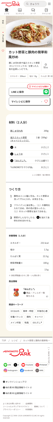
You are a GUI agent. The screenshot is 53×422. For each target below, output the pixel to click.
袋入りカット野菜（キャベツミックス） (20, 139)
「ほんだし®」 (20, 160)
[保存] (3, 50)
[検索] (27, 4)
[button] (35, 4)
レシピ (14, 340)
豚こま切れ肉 (16, 130)
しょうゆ (18, 153)
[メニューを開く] (49, 4)
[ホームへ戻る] (10, 3)
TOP (4, 340)
